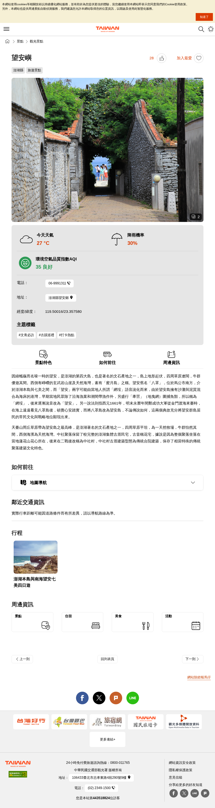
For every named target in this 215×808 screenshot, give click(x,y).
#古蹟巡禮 (46, 335)
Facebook (173, 793)
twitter (99, 698)
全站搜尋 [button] (201, 29)
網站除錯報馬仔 (199, 677)
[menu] (6, 29)
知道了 (204, 17)
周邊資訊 (171, 362)
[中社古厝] (107, 150)
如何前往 (107, 362)
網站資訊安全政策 (182, 762)
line (132, 698)
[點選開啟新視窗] (31, 722)
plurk (205, 793)
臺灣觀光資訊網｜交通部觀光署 (107, 29)
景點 (20, 41)
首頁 (7, 41)
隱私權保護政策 (180, 770)
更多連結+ (107, 739)
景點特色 (43, 362)
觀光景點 (36, 41)
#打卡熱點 (66, 335)
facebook (82, 698)
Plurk (116, 698)
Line (194, 793)
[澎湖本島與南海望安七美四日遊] (36, 557)
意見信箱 (175, 777)
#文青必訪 (26, 335)
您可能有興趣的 (211, 29)
